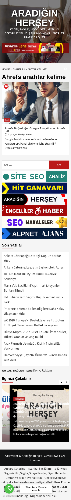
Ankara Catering (14, 468)
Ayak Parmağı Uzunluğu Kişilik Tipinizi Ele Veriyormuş (32, 345)
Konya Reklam (42, 370)
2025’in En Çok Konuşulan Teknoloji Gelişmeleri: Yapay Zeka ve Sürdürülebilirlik (35, 408)
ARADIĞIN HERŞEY (34, 18)
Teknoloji (11, 399)
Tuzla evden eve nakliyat (29, 482)
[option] (35, 413)
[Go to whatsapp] (9, 489)
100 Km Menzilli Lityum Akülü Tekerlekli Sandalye (31, 276)
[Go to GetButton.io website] (9, 496)
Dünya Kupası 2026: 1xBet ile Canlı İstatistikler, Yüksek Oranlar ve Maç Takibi (35, 334)
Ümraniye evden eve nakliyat (23, 478)
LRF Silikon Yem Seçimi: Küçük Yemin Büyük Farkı (33, 299)
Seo (7, 120)
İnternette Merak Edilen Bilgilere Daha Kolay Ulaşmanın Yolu (34, 311)
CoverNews (51, 455)
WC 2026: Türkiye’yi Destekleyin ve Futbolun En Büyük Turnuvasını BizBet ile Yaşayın (34, 322)
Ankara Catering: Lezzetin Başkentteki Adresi (34, 267)
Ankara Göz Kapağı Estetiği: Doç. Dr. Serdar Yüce (32, 258)
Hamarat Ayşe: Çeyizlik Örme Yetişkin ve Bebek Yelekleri (35, 357)
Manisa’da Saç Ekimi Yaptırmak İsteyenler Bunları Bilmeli (32, 288)
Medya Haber (25, 134)
